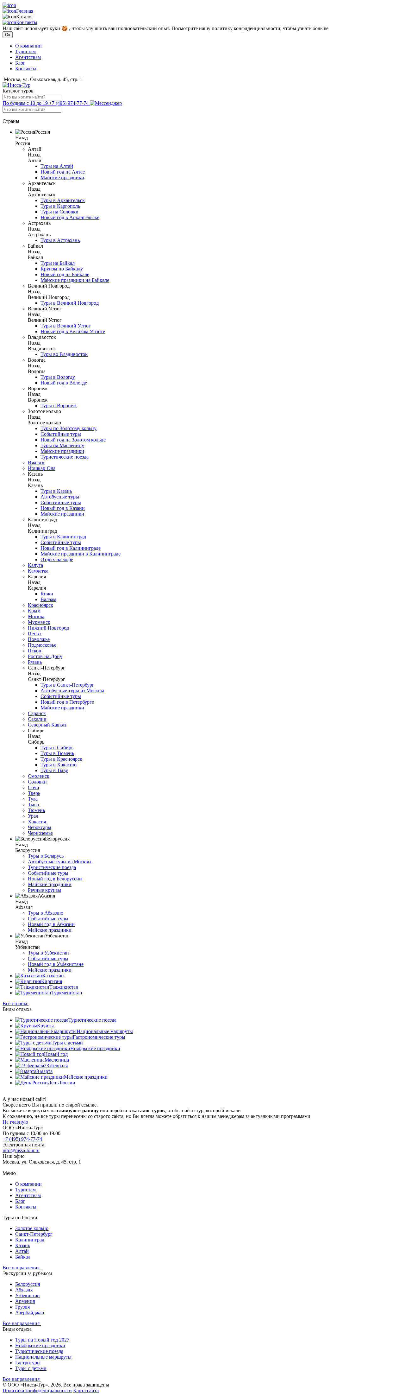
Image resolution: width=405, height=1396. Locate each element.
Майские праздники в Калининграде (80, 553)
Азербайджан (29, 1312)
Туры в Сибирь (56, 747)
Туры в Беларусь (46, 856)
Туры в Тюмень (57, 753)
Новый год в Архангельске (69, 217)
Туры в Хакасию (58, 764)
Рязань (35, 662)
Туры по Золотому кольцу (68, 428)
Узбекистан (27, 1295)
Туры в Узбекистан (48, 952)
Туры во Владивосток (64, 354)
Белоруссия (27, 1284)
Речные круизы (44, 890)
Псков (34, 650)
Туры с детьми (67, 1042)
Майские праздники (62, 177)
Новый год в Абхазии (51, 924)
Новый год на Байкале (64, 274)
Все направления (22, 1267)
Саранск (37, 713)
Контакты (26, 22)
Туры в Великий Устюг (65, 325)
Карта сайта (86, 1390)
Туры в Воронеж (58, 405)
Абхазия (24, 1289)
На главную (16, 1122)
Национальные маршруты (105, 1031)
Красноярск (40, 605)
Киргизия (51, 981)
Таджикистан (63, 987)
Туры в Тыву (54, 770)
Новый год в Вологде (63, 382)
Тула (33, 799)
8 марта (44, 1071)
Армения (25, 1301)
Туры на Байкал (57, 263)
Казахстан (53, 975)
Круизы (45, 1025)
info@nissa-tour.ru (21, 1150)
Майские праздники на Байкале (74, 280)
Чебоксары (39, 827)
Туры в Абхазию (45, 913)
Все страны (15, 1003)
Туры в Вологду (57, 377)
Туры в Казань (56, 491)
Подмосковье (42, 645)
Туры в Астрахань (60, 240)
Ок (7, 34)
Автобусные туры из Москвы (72, 690)
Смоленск (38, 776)
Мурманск (39, 622)
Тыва (33, 804)
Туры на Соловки (59, 211)
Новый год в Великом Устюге (72, 331)
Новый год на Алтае (62, 171)
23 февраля (56, 1065)
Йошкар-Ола (41, 468)
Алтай (22, 1251)
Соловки (37, 781)
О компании (28, 45)
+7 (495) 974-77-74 (46, 103)
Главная (24, 11)
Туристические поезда (64, 457)
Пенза (34, 633)
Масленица (57, 1060)
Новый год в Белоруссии (55, 878)
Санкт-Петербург (34, 1234)
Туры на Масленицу (62, 445)
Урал (33, 816)
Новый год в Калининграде (70, 548)
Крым (34, 610)
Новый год (56, 1054)
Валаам (48, 599)
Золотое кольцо (31, 1228)
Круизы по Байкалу (61, 268)
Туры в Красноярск (61, 759)
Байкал (22, 1257)
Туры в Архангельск (62, 200)
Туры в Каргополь (60, 206)
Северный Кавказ (47, 724)
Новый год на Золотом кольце (73, 439)
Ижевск (36, 462)
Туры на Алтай (56, 166)
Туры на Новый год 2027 (42, 1339)
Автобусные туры (59, 496)
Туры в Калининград (63, 536)
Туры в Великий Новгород (69, 303)
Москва (36, 616)
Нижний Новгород (48, 628)
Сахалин (37, 719)
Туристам (25, 51)
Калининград (29, 1239)
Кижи (46, 593)
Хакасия (37, 821)
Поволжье (39, 639)
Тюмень (36, 810)
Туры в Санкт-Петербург (67, 685)
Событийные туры (60, 434)
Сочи (33, 787)
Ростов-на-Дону (45, 656)
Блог (20, 63)
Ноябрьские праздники (95, 1048)
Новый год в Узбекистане (56, 964)
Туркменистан (66, 992)
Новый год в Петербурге (67, 702)
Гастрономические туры (99, 1037)
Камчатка (38, 571)
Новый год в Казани (62, 508)
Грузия (22, 1307)
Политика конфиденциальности (37, 1390)
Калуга (35, 565)
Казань (22, 1245)
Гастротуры (27, 1362)
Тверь (34, 793)
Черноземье (40, 833)
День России (61, 1082)
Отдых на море (56, 559)
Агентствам (28, 57)
